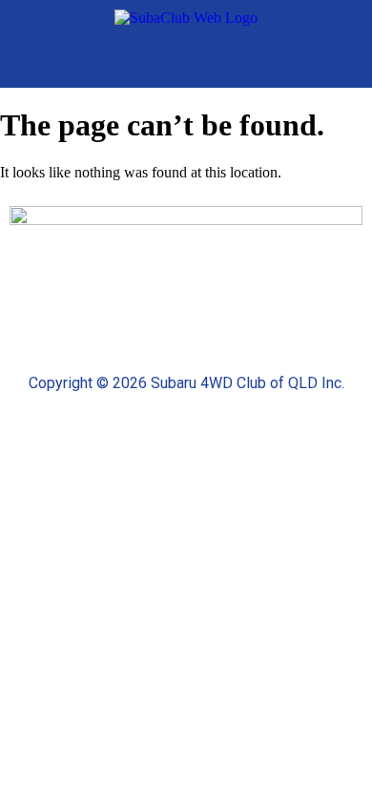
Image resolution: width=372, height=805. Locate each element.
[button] (348, 62)
